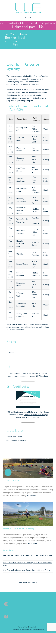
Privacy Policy (32, 627)
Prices (11, 353)
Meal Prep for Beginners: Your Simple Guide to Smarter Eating (26, 570)
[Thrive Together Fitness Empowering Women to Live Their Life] (28, 8)
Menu (28, 17)
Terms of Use (22, 627)
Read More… (32, 495)
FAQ (18, 373)
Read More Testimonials (28, 582)
